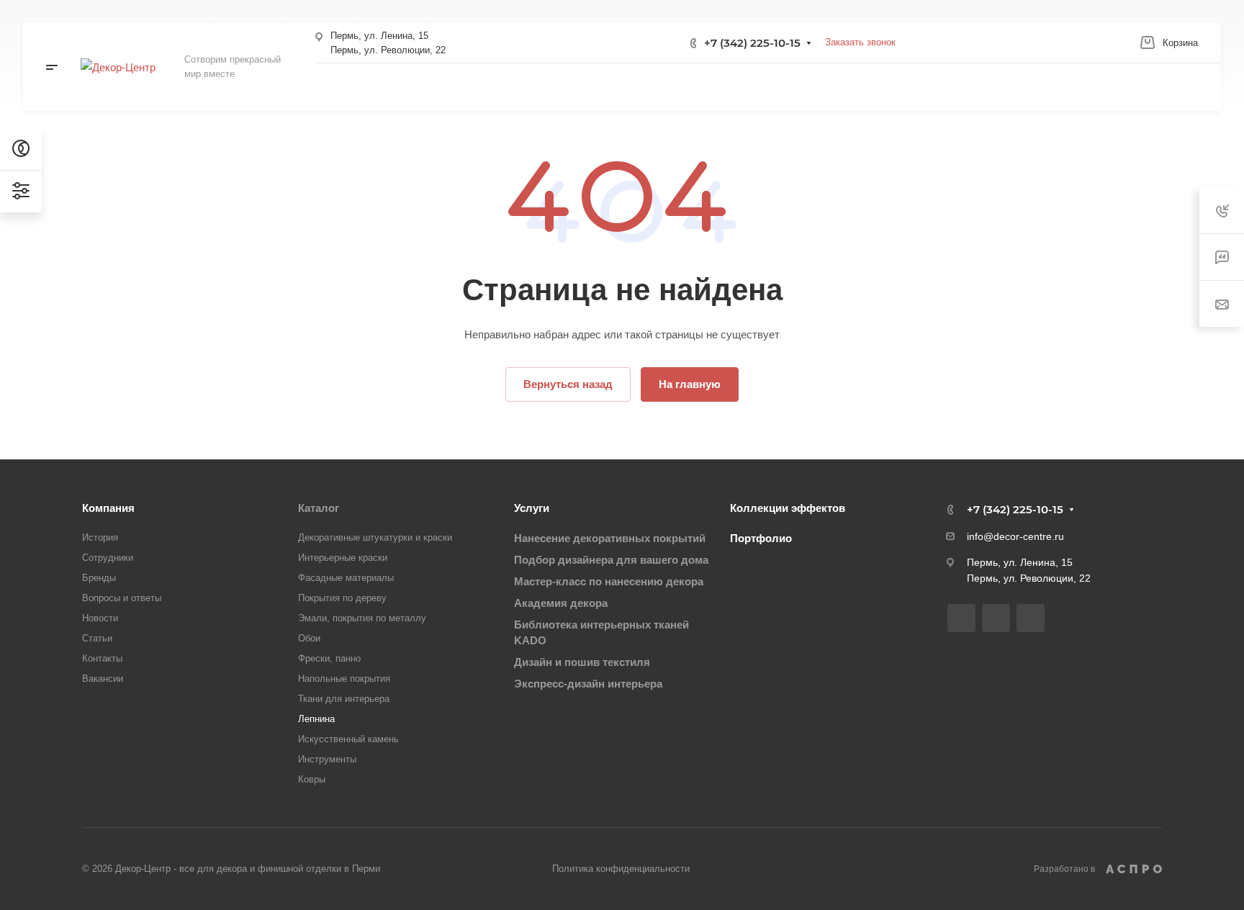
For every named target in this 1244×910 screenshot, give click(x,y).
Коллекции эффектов (787, 508)
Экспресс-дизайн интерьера (588, 683)
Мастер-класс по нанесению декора (608, 581)
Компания (108, 508)
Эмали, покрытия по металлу (362, 618)
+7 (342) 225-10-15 (752, 43)
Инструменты (327, 759)
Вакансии (102, 678)
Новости (100, 618)
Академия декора (561, 603)
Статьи (97, 638)
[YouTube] (1031, 618)
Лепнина (316, 718)
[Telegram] (996, 618)
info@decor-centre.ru (1015, 536)
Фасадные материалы (346, 577)
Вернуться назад (568, 384)
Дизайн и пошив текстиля (582, 662)
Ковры (311, 779)
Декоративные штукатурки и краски (375, 537)
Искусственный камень (348, 739)
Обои (309, 638)
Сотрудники (107, 557)
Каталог (318, 508)
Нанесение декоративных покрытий (610, 538)
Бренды (99, 577)
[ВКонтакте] (961, 618)
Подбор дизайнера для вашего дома (611, 560)
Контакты (102, 658)
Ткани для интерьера (343, 698)
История (100, 537)
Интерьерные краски (342, 557)
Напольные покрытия (344, 678)
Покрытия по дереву (342, 598)
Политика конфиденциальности (621, 868)
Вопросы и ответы (121, 598)
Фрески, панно (329, 658)
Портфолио (761, 538)
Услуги (531, 508)
